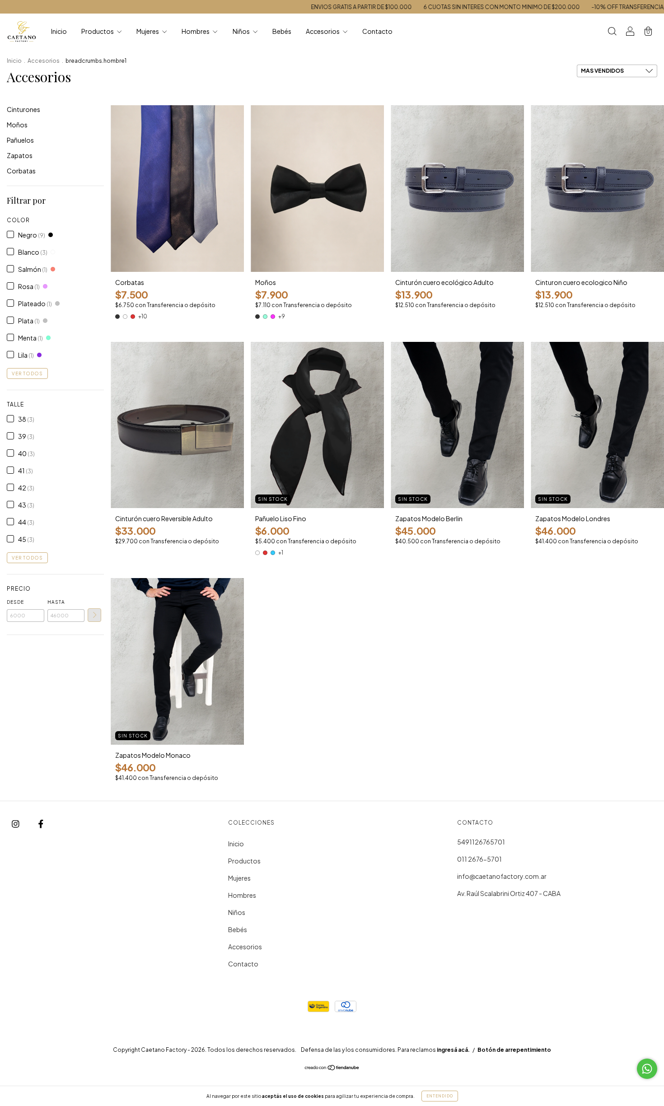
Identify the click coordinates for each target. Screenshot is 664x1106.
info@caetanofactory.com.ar (502, 876)
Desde (15, 602)
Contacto (377, 31)
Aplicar (94, 615)
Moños (17, 125)
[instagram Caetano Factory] (16, 823)
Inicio (59, 31)
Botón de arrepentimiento (514, 1049)
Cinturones (23, 109)
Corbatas (21, 171)
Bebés (281, 31)
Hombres (196, 31)
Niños (242, 31)
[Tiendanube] (332, 1068)
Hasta (56, 602)
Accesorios (323, 31)
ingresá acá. (453, 1049)
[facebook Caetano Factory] (41, 823)
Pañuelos (20, 140)
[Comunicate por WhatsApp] (647, 1069)
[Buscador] (612, 32)
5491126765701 (481, 842)
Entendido (439, 1096)
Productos (98, 31)
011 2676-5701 (479, 859)
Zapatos (20, 155)
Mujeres (148, 31)
